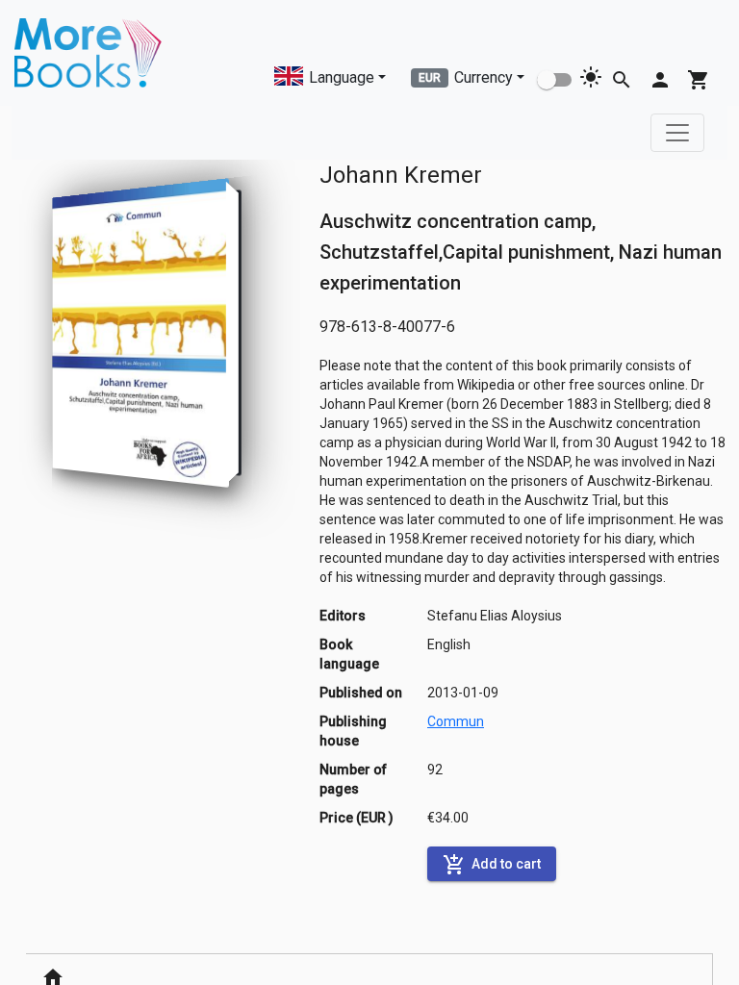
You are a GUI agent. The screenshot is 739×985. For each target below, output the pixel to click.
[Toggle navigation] (677, 133)
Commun (455, 721)
